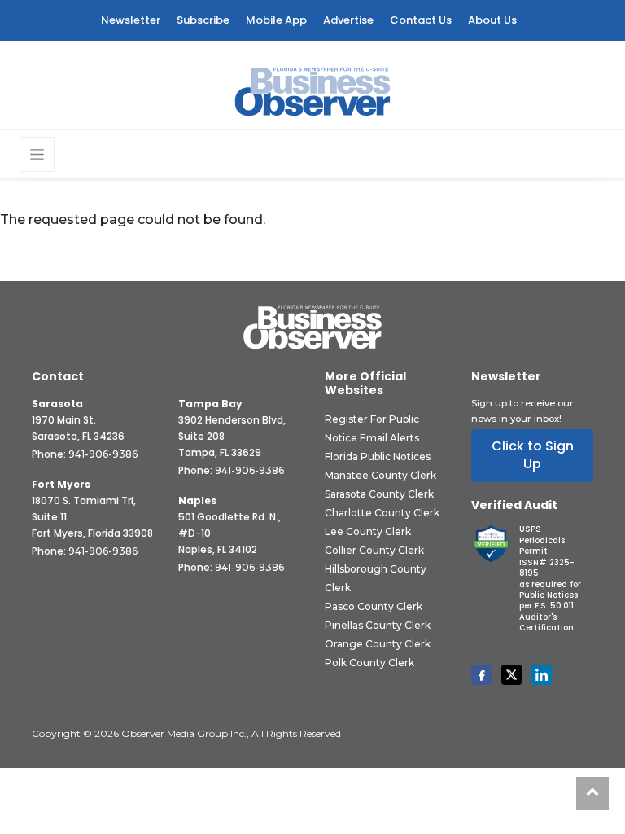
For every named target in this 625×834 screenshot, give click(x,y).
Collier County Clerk (374, 550)
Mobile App (276, 20)
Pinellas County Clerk (378, 625)
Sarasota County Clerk (379, 494)
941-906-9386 (103, 454)
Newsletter (130, 20)
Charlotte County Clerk (382, 513)
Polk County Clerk (369, 662)
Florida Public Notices (378, 456)
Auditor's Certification (546, 622)
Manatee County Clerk (380, 475)
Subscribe (203, 20)
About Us (492, 20)
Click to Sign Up (533, 455)
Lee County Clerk (368, 531)
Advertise (348, 20)
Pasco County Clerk (373, 606)
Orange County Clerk (378, 644)
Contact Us (421, 20)
